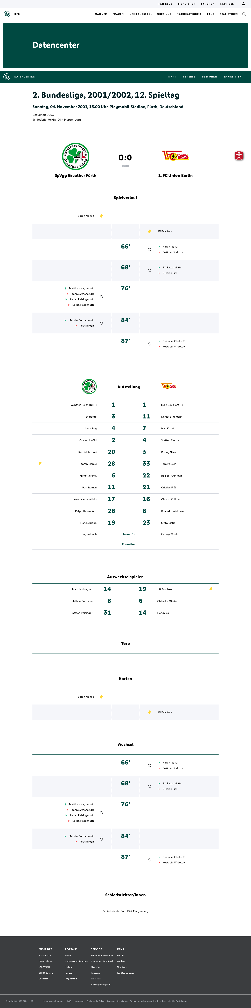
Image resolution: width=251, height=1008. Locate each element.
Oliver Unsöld (88, 440)
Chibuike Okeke (172, 341)
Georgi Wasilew (170, 534)
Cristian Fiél (170, 273)
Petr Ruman (87, 325)
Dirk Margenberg (69, 119)
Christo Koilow (170, 499)
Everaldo (91, 416)
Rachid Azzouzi (87, 452)
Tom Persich (168, 464)
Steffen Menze (170, 440)
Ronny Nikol (169, 452)
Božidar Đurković (173, 252)
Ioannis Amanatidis (82, 294)
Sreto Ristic (168, 523)
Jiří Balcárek (164, 231)
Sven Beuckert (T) (172, 405)
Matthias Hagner (79, 288)
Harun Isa (168, 246)
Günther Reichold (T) (84, 405)
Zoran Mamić (86, 216)
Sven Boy (91, 428)
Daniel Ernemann (171, 416)
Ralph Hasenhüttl (83, 304)
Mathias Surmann (79, 320)
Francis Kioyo (88, 523)
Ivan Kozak (167, 428)
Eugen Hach (89, 534)
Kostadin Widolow (174, 346)
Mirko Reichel (88, 475)
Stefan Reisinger (79, 299)
